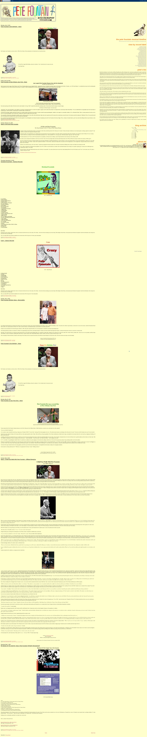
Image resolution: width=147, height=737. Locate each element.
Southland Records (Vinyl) (142, 62)
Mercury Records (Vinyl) (142, 58)
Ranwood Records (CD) (142, 61)
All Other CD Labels (143, 46)
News (12, 157)
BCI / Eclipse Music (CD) (142, 48)
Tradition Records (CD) (142, 63)
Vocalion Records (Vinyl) (142, 66)
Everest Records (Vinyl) (142, 55)
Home (46, 732)
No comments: (14, 119)
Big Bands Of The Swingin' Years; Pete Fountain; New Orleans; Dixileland (13, 730)
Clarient (4, 120)
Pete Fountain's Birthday (6, 396)
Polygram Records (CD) (142, 60)
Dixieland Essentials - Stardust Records (12, 161)
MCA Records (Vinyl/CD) (142, 57)
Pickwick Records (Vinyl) (142, 59)
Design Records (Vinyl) (142, 54)
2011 (134, 132)
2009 (134, 134)
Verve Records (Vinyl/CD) (142, 64)
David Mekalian (140, 143)
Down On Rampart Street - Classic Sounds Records (9, 725)
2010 (134, 133)
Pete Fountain (17, 120)
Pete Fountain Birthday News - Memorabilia (13, 300)
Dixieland (6, 120)
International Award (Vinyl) (142, 56)
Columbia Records (143, 50)
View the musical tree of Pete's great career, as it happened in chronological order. (132, 41)
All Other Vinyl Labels (142, 47)
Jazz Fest (9, 120)
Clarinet (4, 237)
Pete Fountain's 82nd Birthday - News (11, 26)
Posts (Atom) (8, 735)
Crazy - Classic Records (7, 240)
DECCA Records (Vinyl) (142, 53)
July (135, 128)
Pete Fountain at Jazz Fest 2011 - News (12, 400)
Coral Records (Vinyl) (142, 51)
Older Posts (93, 732)
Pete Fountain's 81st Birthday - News (11, 343)
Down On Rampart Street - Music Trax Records (8, 722)
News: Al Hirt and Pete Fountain (9, 124)
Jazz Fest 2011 (10, 455)
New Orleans (13, 120)
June (135, 130)
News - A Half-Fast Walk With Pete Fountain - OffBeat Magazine (18, 459)
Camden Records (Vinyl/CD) (141, 49)
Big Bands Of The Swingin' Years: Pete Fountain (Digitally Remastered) (20, 645)
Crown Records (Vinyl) (142, 52)
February (135, 131)
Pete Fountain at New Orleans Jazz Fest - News (14, 82)
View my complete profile (142, 148)
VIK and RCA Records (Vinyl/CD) (140, 65)
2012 (134, 127)
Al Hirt (4, 157)
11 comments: (14, 77)
